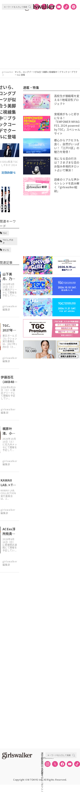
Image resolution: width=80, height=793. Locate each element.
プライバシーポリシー (42, 770)
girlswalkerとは (43, 758)
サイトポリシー (42, 766)
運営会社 (42, 753)
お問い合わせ (42, 762)
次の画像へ (8, 172)
